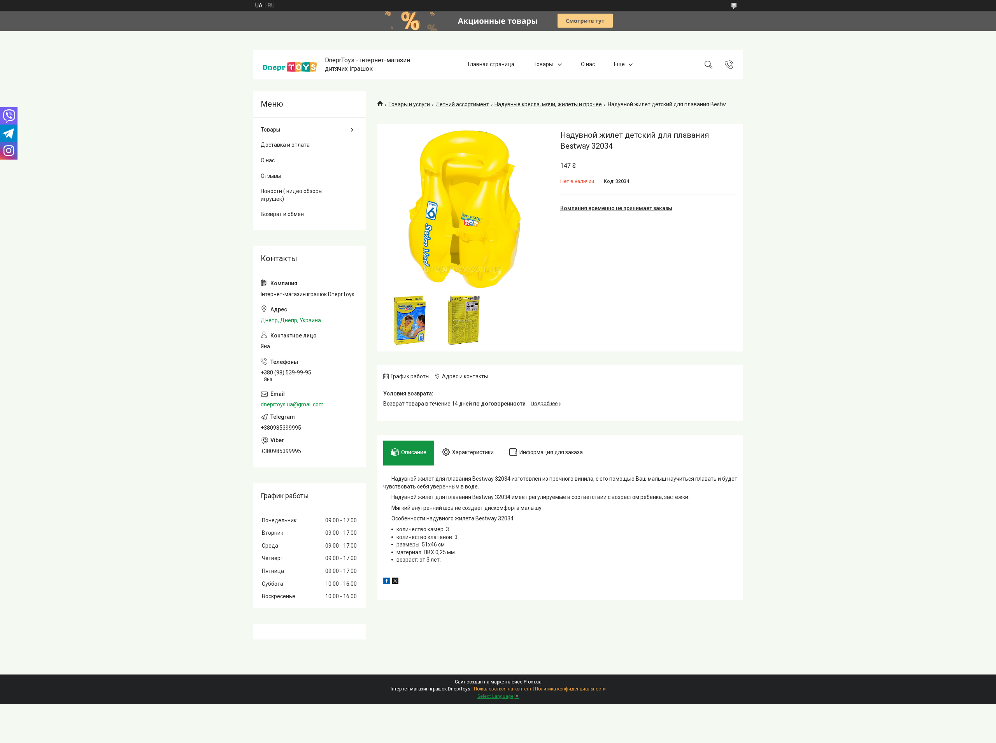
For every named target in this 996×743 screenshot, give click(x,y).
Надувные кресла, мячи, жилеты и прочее (548, 104)
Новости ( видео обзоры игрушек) (292, 195)
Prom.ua (533, 682)
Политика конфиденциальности (570, 689)
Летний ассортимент (462, 104)
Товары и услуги (409, 104)
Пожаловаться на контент (502, 689)
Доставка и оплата (285, 145)
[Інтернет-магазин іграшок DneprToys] (290, 65)
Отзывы (271, 176)
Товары (543, 64)
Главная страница (491, 64)
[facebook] (386, 582)
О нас (588, 64)
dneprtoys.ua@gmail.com (292, 404)
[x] (395, 582)
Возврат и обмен (282, 214)
